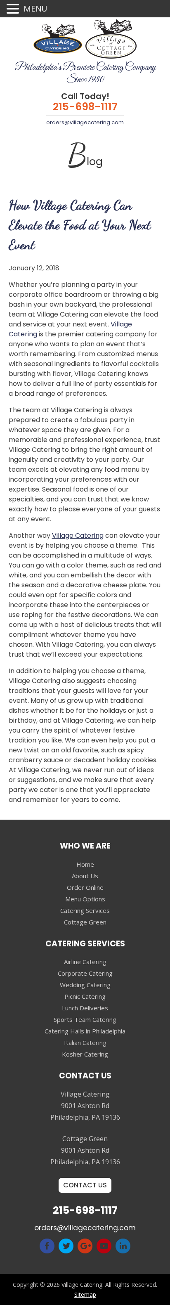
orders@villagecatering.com (85, 122)
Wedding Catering (85, 985)
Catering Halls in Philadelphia (85, 1031)
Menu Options (85, 899)
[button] (14, 9)
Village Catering (78, 535)
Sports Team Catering (85, 1019)
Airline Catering (85, 961)
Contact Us (85, 1185)
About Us (85, 876)
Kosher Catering (85, 1054)
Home (85, 864)
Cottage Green (85, 922)
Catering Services (85, 910)
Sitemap (85, 1294)
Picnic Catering (85, 996)
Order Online (85, 887)
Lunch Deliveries (85, 1008)
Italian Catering (85, 1042)
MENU (35, 8)
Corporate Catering (85, 973)
